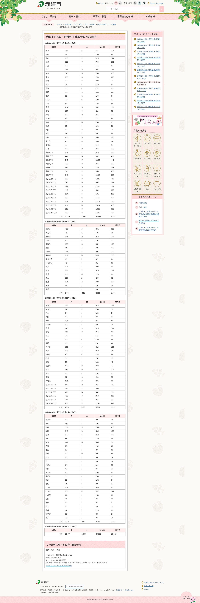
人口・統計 (78, 24)
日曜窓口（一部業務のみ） (125, 590)
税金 (147, 189)
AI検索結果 (143, 203)
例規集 (146, 589)
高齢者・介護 (147, 175)
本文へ (100, 3)
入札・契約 (143, 207)
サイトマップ (148, 586)
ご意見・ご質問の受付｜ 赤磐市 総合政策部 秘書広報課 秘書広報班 (149, 214)
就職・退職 (157, 143)
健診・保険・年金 (157, 175)
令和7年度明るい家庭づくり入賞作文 (149, 222)
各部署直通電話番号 (76, 586)
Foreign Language (157, 3)
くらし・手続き (49, 16)
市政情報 (150, 16)
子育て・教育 (99, 16)
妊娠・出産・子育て (137, 145)
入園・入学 (147, 143)
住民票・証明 (137, 190)
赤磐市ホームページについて (154, 582)
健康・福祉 (74, 16)
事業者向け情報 (125, 16)
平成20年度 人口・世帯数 (106, 24)
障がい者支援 (137, 175)
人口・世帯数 (90, 24)
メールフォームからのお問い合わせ (59, 566)
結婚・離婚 (137, 158)
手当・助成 (157, 189)
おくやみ (157, 158)
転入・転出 (147, 158)
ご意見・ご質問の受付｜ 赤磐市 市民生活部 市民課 (149, 229)
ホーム (59, 24)
